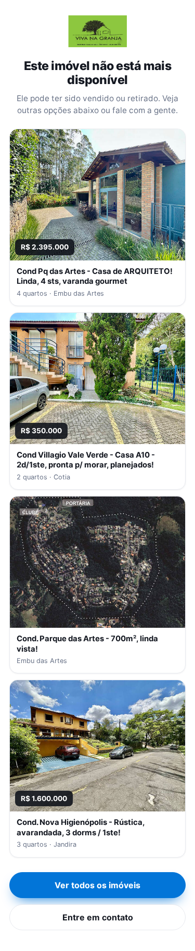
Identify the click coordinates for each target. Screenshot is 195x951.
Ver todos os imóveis (97, 885)
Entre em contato (97, 917)
